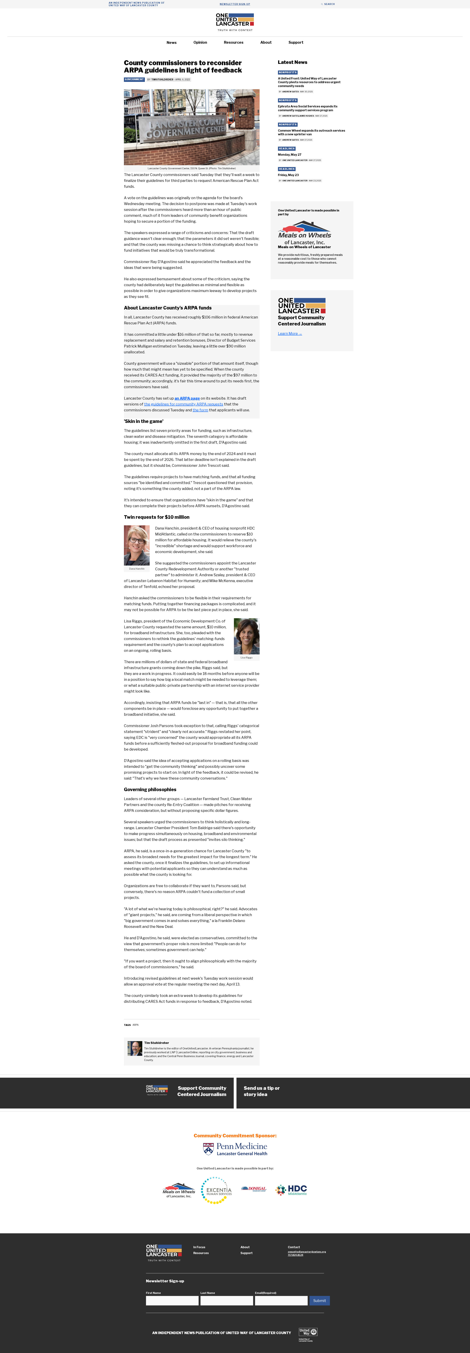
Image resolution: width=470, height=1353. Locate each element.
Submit (319, 1300)
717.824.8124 (295, 1255)
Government (134, 79)
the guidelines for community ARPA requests (183, 404)
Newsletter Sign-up (235, 4)
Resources (233, 42)
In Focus (199, 1247)
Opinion (200, 42)
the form (200, 410)
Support (296, 42)
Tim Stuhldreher (162, 79)
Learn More (290, 333)
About (266, 42)
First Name (153, 1292)
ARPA (136, 1025)
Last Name (207, 1292)
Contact (294, 1247)
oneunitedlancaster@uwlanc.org (307, 1251)
